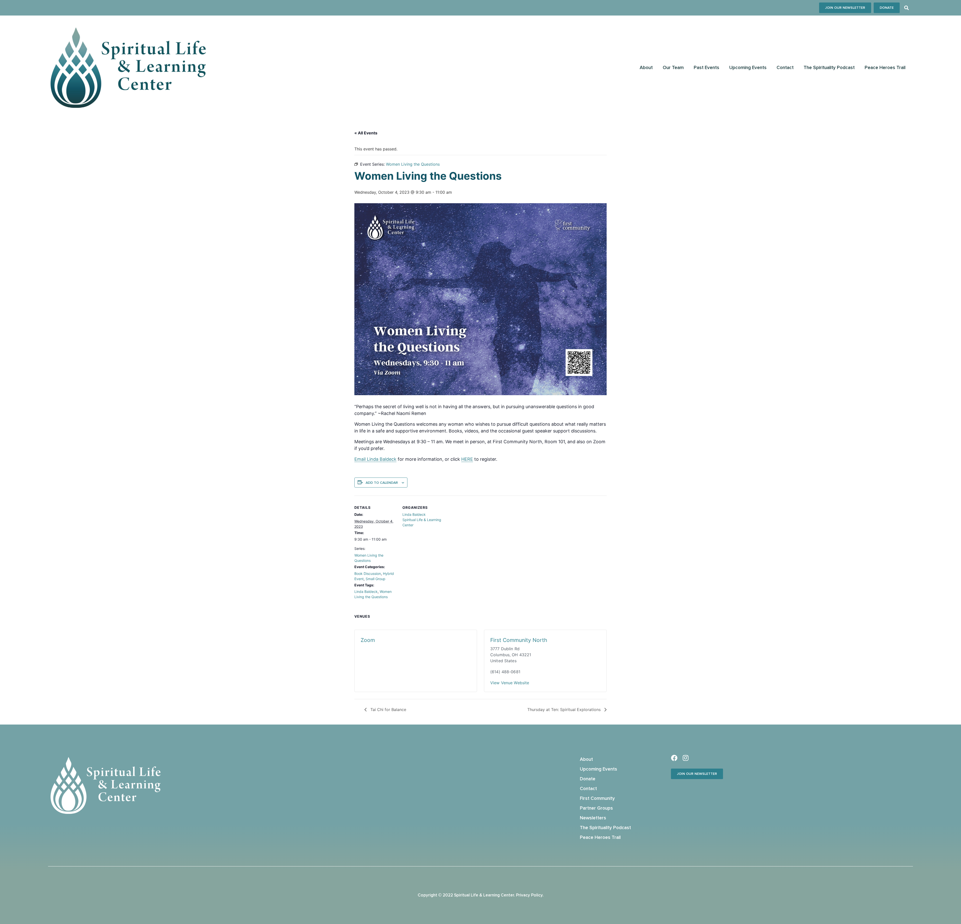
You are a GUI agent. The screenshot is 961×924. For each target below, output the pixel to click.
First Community (597, 798)
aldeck (389, 459)
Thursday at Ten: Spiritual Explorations (564, 709)
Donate (587, 779)
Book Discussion (367, 573)
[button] (906, 8)
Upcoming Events (748, 67)
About (646, 67)
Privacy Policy (529, 895)
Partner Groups (596, 808)
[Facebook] (674, 758)
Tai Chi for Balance (387, 709)
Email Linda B (368, 459)
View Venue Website (509, 682)
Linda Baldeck (366, 591)
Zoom (368, 640)
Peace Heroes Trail (885, 67)
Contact (785, 67)
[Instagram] (685, 758)
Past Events (706, 67)
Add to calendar (382, 483)
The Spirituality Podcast (829, 67)
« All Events (365, 132)
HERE (467, 459)
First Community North (518, 640)
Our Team (673, 67)
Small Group (375, 579)
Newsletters (593, 818)
